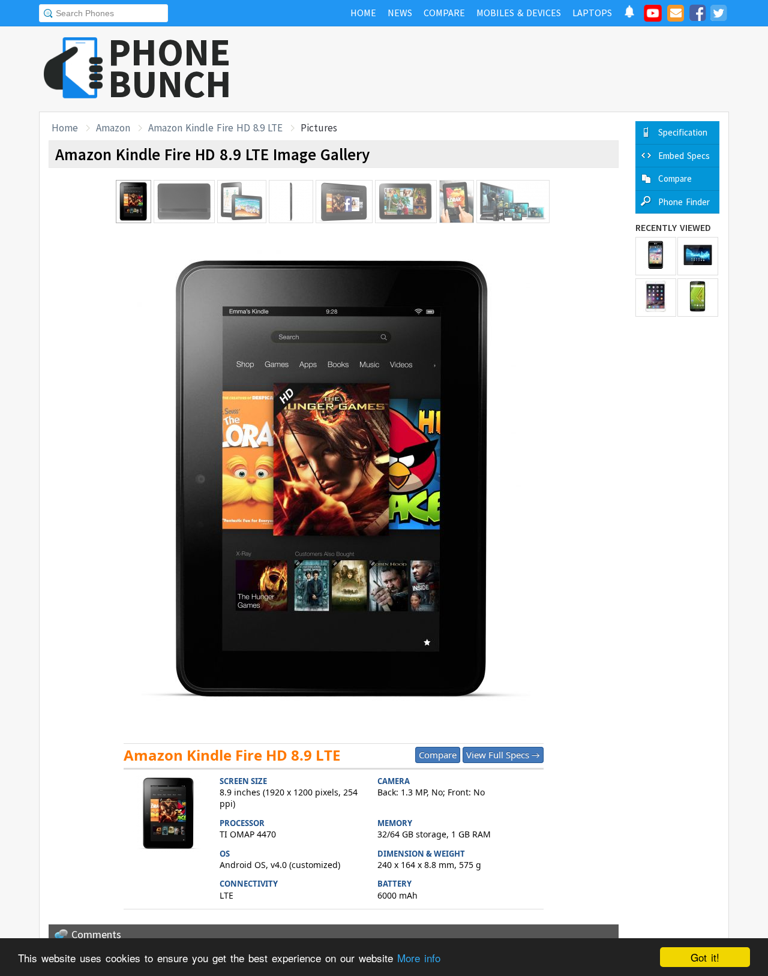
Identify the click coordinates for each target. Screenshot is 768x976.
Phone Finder (684, 202)
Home (65, 127)
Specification (682, 132)
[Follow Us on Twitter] (718, 15)
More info (418, 957)
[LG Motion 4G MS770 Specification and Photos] (655, 256)
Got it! (705, 957)
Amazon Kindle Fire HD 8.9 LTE (215, 127)
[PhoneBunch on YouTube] (652, 17)
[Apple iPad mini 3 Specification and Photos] (655, 297)
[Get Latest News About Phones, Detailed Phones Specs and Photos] (73, 68)
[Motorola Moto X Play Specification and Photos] (697, 297)
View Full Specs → (503, 755)
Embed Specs (684, 155)
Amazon (113, 127)
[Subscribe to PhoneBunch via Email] (675, 15)
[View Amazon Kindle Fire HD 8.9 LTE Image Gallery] (169, 814)
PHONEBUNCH (170, 68)
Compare (438, 755)
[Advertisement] (510, 69)
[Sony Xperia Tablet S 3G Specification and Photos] (697, 256)
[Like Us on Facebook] (697, 15)
